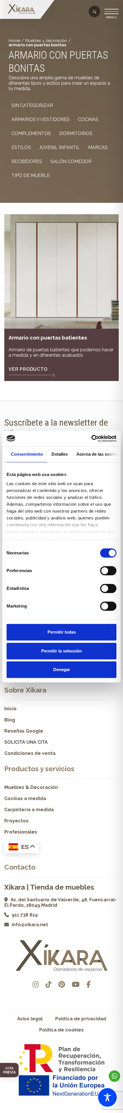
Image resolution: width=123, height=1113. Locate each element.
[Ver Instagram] (36, 984)
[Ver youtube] (76, 984)
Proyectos (16, 821)
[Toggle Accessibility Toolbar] (107, 1097)
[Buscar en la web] (94, 12)
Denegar (61, 669)
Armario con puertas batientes (48, 338)
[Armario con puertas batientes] (61, 271)
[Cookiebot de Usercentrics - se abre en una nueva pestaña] (91, 438)
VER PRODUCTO (28, 369)
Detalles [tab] (59, 454)
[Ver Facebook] (88, 984)
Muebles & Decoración (31, 787)
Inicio (10, 708)
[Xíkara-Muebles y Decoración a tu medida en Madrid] (21, 9)
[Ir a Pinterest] (61, 984)
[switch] (108, 570)
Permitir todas (61, 632)
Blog (9, 720)
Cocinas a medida (25, 798)
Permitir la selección (61, 650)
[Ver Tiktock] (48, 984)
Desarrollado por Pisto (61, 1111)
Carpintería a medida (29, 809)
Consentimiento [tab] (27, 454)
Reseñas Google (23, 731)
